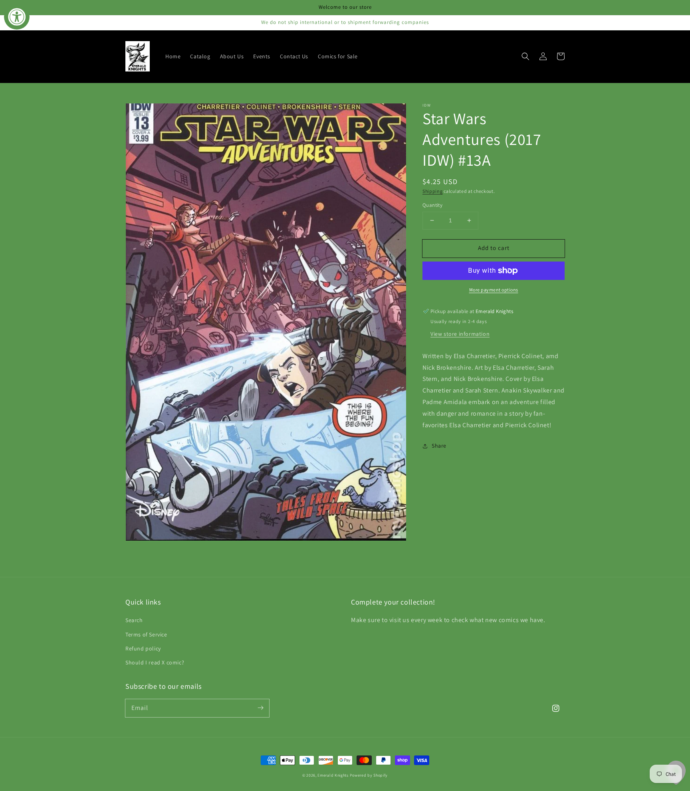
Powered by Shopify (369, 775)
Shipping (432, 191)
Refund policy (143, 648)
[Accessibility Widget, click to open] (17, 17)
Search (134, 620)
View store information (460, 333)
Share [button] (439, 445)
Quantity (432, 205)
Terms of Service (146, 634)
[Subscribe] (260, 708)
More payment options (493, 290)
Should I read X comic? (154, 662)
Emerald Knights (333, 775)
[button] (525, 56)
